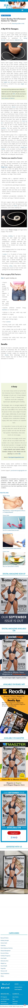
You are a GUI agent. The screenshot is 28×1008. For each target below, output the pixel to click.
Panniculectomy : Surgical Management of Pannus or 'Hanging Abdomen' (14, 511)
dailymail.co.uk (18, 40)
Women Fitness (8, 6)
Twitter (3, 988)
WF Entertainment (4, 1003)
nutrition (8, 322)
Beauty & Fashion (4, 938)
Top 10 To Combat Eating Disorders (11, 530)
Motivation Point (4, 960)
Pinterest (7, 988)
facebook (2, 988)
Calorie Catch (4, 943)
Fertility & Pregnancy (5, 955)
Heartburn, (5, 309)
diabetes (12, 98)
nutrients (3, 128)
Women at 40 (4, 971)
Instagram (9, 988)
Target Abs (3, 968)
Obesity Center (7, 15)
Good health (3, 958)
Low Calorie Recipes (5, 999)
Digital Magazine (18, 989)
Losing (4, 254)
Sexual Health (4, 965)
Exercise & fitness (5, 953)
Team (14, 999)
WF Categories (4, 997)
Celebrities (3, 945)
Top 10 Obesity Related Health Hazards (12, 548)
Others (2, 976)
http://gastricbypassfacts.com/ (16, 457)
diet (19, 453)
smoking (10, 236)
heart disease (5, 98)
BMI (14, 94)
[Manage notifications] (25, 1005)
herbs (15, 205)
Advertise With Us (18, 987)
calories (14, 107)
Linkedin (5, 988)
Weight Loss (3, 963)
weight (23, 84)
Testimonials (15, 1001)
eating (10, 266)
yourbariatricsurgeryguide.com (19, 470)
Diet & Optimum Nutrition (7, 948)
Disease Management (5, 950)
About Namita (15, 997)
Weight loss (4, 167)
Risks (2, 278)
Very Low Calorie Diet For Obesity (11, 566)
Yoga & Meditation (5, 973)
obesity (6, 355)
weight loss (7, 82)
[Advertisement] (14, 902)
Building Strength (5, 940)
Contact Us (15, 1003)
